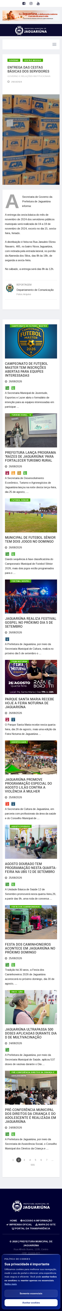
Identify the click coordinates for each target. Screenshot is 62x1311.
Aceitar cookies (31, 1302)
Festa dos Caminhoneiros (26, 906)
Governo (14, 60)
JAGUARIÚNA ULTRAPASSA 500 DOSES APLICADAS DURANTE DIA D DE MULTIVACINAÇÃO (31, 1033)
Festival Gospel (21, 581)
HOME (13, 1220)
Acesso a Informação (37, 1220)
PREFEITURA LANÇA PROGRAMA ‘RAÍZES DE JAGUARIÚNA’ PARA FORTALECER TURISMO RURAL (30, 456)
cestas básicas (32, 60)
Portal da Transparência (32, 1228)
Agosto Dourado (21, 826)
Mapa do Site (47, 1224)
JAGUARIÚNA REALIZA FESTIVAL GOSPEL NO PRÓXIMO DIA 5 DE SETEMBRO (30, 622)
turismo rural (20, 415)
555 (33, 1165)
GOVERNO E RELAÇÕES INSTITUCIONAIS (28, 76)
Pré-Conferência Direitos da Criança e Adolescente (33, 1072)
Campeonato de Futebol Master (29, 326)
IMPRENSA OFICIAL (20, 1224)
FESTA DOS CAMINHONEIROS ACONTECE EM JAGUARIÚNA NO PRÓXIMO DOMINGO (30, 948)
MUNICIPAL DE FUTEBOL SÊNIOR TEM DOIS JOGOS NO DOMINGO (30, 539)
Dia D (14, 991)
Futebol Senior (20, 500)
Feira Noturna (19, 661)
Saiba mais (10, 1284)
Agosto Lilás (19, 742)
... (52, 1160)
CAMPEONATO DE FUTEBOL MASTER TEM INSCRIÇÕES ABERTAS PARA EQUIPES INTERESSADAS (26, 369)
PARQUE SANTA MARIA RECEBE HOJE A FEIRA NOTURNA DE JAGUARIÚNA (29, 703)
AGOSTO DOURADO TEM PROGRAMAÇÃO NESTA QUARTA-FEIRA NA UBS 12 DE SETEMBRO (31, 868)
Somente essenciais (31, 1293)
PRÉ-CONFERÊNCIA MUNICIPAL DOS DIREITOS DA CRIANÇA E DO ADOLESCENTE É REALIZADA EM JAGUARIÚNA (30, 1115)
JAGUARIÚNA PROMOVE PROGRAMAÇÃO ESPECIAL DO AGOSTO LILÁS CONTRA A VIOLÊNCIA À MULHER (28, 785)
